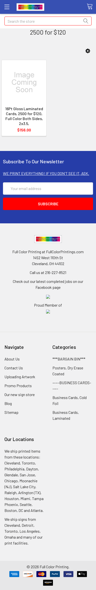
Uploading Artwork (19, 376)
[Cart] (91, 6)
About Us (12, 359)
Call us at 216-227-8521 (48, 272)
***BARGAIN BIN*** (68, 359)
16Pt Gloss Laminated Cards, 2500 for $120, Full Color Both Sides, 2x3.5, (24, 116)
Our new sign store (19, 394)
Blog (8, 403)
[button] (87, 51)
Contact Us (13, 367)
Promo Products (18, 385)
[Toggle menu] (7, 7)
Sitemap (11, 412)
